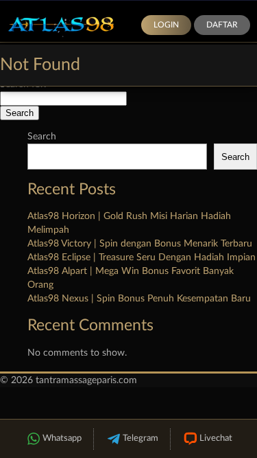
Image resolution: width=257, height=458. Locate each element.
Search (41, 136)
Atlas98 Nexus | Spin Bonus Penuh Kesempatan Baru (139, 299)
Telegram (140, 438)
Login (166, 25)
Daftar (222, 25)
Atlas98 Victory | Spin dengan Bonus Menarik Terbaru (139, 244)
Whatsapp (62, 438)
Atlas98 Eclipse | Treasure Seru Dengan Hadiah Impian (141, 257)
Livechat (215, 438)
